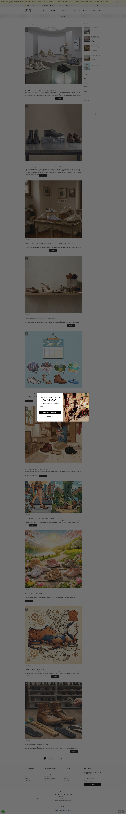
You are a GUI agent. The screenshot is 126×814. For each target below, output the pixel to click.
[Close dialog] (87, 394)
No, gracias (50, 416)
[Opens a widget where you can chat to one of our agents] (121, 811)
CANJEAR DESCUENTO (50, 412)
